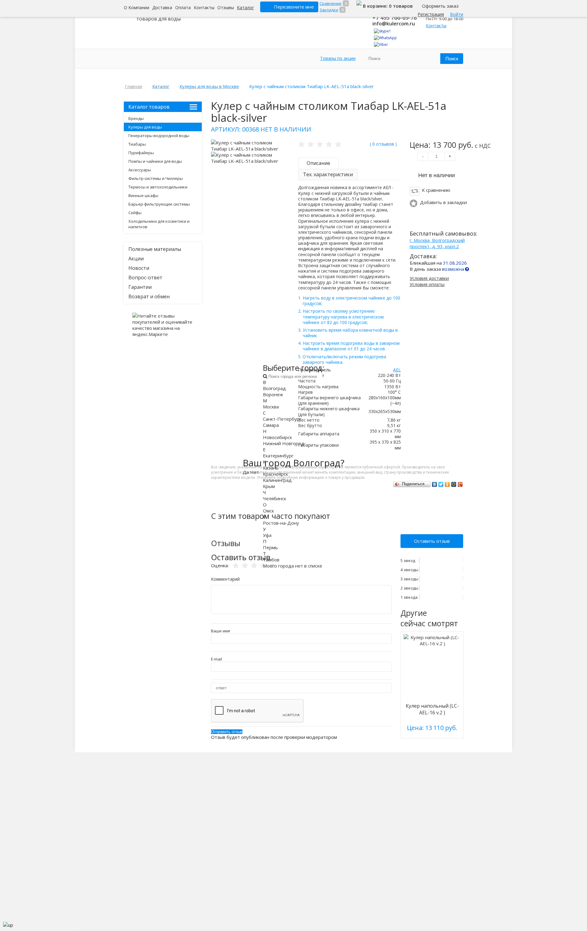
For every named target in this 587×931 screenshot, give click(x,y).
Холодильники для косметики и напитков (159, 223)
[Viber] (381, 44)
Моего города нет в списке (292, 566)
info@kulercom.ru (393, 23)
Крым (269, 486)
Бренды (136, 118)
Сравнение (330, 3)
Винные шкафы (143, 195)
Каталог (245, 7)
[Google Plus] (460, 484)
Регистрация (431, 14)
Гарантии (140, 287)
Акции (136, 258)
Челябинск (274, 498)
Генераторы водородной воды (158, 135)
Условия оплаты (427, 284)
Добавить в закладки (443, 202)
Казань (271, 468)
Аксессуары (139, 170)
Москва (271, 407)
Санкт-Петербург (282, 419)
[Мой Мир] (454, 484)
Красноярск (275, 474)
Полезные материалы (154, 249)
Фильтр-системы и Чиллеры (155, 178)
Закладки (328, 10)
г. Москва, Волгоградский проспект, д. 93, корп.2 (437, 243)
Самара (271, 425)
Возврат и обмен (149, 296)
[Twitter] (441, 484)
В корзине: (376, 6)
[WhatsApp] (385, 37)
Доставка (162, 7)
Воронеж (273, 394)
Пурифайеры (141, 152)
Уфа (267, 535)
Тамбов (271, 560)
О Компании (136, 7)
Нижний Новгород (283, 443)
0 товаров (401, 6)
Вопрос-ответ (145, 277)
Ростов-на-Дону (281, 523)
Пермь (270, 547)
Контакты (204, 7)
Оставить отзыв (432, 541)
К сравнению (436, 190)
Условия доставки (429, 278)
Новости (138, 268)
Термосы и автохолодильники (157, 187)
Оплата (183, 7)
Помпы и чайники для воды (155, 161)
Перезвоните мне (294, 7)
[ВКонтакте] (434, 484)
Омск (268, 511)
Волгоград (274, 388)
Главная (133, 86)
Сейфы (135, 212)
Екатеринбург (278, 455)
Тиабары (137, 144)
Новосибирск (277, 437)
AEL (397, 370)
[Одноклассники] (447, 484)
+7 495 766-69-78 (394, 17)
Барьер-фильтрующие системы (159, 204)
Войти (456, 14)
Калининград (277, 480)
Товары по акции (338, 58)
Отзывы (225, 7)
